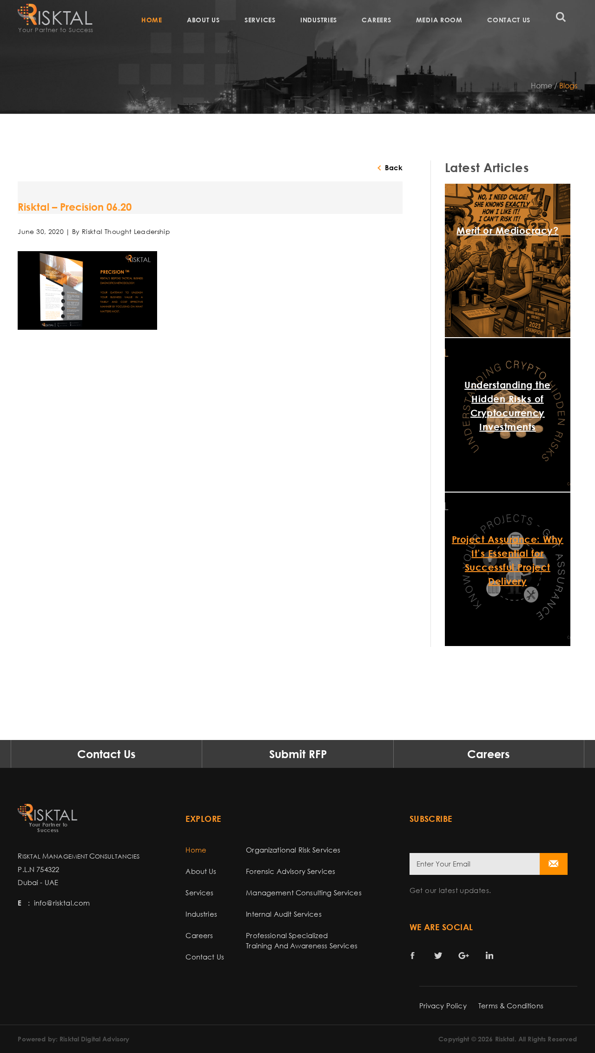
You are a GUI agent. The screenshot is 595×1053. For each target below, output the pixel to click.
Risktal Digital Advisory (94, 1039)
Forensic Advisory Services (290, 871)
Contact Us (508, 20)
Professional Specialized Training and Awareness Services (301, 940)
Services (260, 20)
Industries (318, 20)
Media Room (439, 20)
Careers (376, 20)
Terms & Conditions (510, 1005)
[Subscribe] (554, 864)
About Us (203, 20)
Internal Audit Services (283, 914)
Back (394, 167)
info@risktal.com (62, 903)
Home (151, 20)
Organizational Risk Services (293, 850)
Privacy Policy (443, 1005)
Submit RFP (298, 753)
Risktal (505, 1039)
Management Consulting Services (304, 892)
